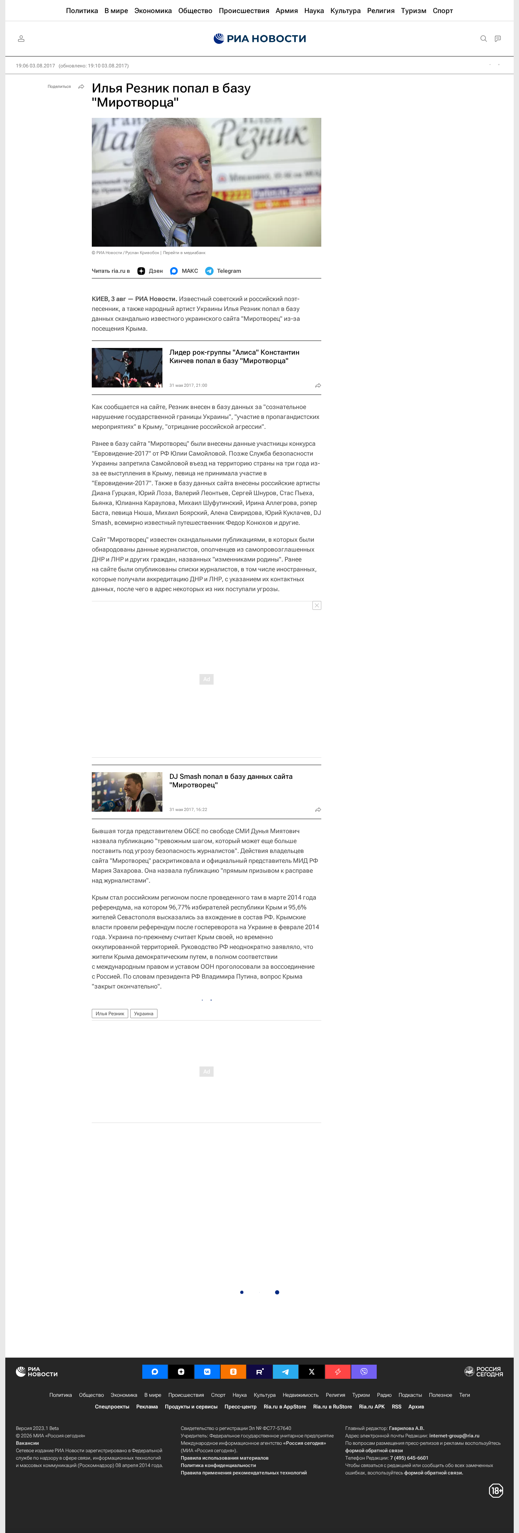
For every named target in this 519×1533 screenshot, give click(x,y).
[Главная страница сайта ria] (260, 38)
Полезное (440, 1395)
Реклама (147, 1406)
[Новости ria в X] (311, 1372)
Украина (144, 1013)
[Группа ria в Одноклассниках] (233, 1372)
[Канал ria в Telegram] (285, 1372)
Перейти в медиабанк (184, 252)
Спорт (218, 1395)
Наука (240, 1395)
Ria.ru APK (372, 1406)
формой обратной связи (374, 1450)
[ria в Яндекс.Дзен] (181, 1372)
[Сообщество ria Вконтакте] (207, 1372)
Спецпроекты (112, 1406)
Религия (335, 1395)
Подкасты (410, 1395)
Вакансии (27, 1443)
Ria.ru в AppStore (285, 1406)
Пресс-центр (241, 1406)
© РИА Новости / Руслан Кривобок (125, 252)
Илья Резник (110, 1013)
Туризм (361, 1395)
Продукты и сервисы (191, 1406)
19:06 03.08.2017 (35, 65)
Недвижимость (301, 1395)
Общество (91, 1395)
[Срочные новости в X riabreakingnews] (338, 1372)
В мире (152, 1395)
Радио (384, 1395)
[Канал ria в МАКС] (155, 1372)
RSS (396, 1406)
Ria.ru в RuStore (332, 1406)
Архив (416, 1406)
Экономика (124, 1395)
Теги (464, 1395)
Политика (60, 1395)
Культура (265, 1395)
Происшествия (186, 1395)
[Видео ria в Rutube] (259, 1372)
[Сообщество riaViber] (364, 1372)
